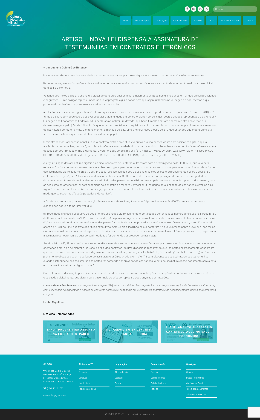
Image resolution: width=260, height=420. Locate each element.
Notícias (154, 389)
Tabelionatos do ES (87, 389)
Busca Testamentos (195, 378)
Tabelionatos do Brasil (196, 394)
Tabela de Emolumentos (197, 389)
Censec (189, 372)
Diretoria (83, 372)
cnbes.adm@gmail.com (54, 395)
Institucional (85, 383)
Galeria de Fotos (158, 378)
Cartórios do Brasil (194, 383)
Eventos (154, 372)
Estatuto (83, 378)
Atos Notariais (121, 372)
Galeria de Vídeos (158, 383)
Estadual (119, 378)
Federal (118, 383)
